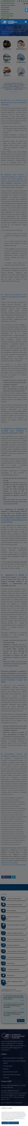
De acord (4, 1123)
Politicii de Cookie (21, 1116)
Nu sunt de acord (13, 1123)
